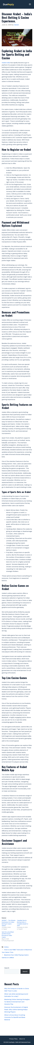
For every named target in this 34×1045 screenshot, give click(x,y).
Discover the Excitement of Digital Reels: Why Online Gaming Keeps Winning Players (16, 1009)
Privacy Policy (13, 1039)
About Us (22, 1039)
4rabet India (6, 62)
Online (6, 947)
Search (6, 968)
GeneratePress (25, 1042)
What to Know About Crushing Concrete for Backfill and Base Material (14, 1017)
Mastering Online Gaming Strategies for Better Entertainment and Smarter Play (17, 1002)
